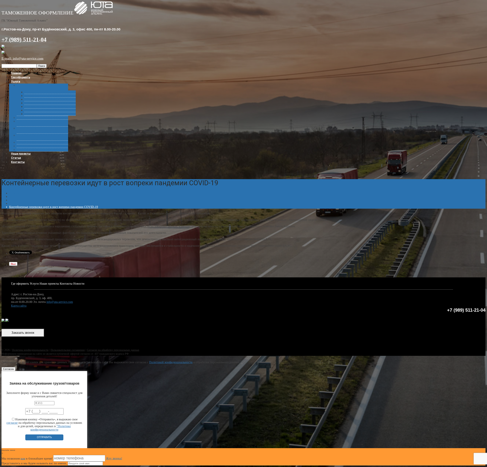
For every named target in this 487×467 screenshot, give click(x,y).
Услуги (15, 81)
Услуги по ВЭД (35, 103)
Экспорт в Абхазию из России (36, 117)
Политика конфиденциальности (30, 350)
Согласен (8, 369)
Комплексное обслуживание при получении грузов (41, 130)
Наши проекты (49, 283)
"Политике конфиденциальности (50, 428)
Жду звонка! (114, 458)
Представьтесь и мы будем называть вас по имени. (34, 463)
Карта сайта (18, 305)
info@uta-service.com (59, 301)
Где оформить (20, 283)
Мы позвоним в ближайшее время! (27, 458)
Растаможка (33, 92)
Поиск (6, 62)
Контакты (18, 162)
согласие (12, 422)
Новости (14, 200)
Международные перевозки (34, 146)
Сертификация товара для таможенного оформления (39, 137)
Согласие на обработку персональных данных (113, 350)
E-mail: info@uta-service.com (22, 58)
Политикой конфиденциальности (171, 362)
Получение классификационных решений (49, 110)
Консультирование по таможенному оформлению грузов (37, 123)
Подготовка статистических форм (45, 114)
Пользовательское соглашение (68, 350)
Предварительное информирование (46, 106)
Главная (14, 193)
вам (23, 458)
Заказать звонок (22, 332)
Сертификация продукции (41, 99)
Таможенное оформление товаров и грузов (37, 87)
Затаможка (33, 95)
